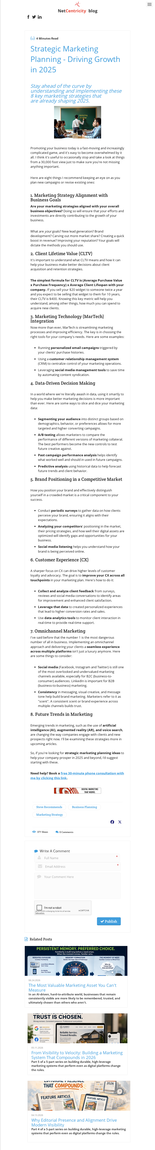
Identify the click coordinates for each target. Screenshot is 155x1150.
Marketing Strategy (49, 815)
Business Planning (84, 807)
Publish (110, 921)
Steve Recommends (49, 807)
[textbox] (77, 10)
